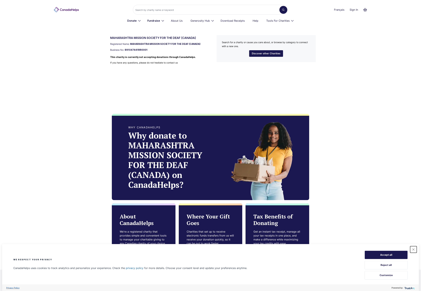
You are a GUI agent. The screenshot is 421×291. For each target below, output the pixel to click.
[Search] (283, 10)
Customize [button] (386, 275)
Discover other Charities (266, 53)
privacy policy (134, 268)
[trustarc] (409, 288)
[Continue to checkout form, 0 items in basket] (366, 9)
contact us (172, 62)
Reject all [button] (386, 265)
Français (339, 9)
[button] (413, 249)
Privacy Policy (13, 288)
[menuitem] (134, 20)
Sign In (354, 9)
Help (255, 20)
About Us (177, 20)
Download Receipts (233, 20)
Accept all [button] (386, 254)
